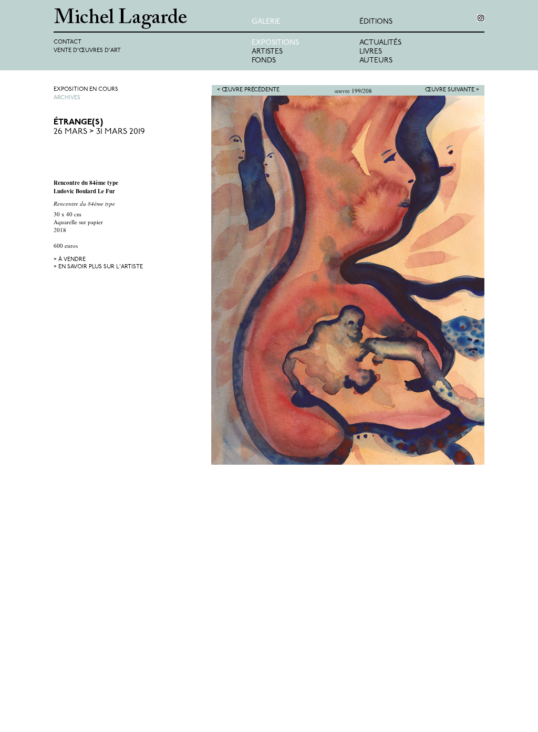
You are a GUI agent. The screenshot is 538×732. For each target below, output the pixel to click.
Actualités (380, 43)
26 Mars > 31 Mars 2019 (99, 132)
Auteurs (375, 61)
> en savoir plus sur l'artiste (98, 267)
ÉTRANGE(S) (78, 122)
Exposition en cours (86, 89)
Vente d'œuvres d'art (87, 51)
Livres (370, 52)
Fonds (264, 61)
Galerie (266, 22)
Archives (67, 98)
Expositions (275, 43)
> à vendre (70, 260)
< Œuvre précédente (248, 90)
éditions (375, 22)
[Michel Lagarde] (153, 18)
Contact (67, 42)
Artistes (267, 52)
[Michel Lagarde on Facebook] (480, 18)
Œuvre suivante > (452, 90)
